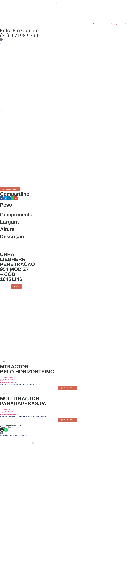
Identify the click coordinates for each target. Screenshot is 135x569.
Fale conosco (129, 24)
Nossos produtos (116, 24)
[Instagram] (2, 430)
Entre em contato (19, 30)
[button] (2, 198)
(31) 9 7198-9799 (19, 36)
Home (94, 24)
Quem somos (104, 24)
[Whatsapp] (6, 430)
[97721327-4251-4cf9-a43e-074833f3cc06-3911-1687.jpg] (67, 110)
